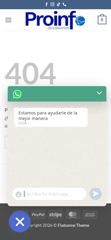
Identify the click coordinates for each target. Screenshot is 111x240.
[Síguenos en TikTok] (58, 4)
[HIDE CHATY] (20, 221)
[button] (8, 19)
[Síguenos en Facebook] (46, 4)
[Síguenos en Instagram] (52, 4)
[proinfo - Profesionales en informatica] (55, 20)
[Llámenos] (64, 4)
